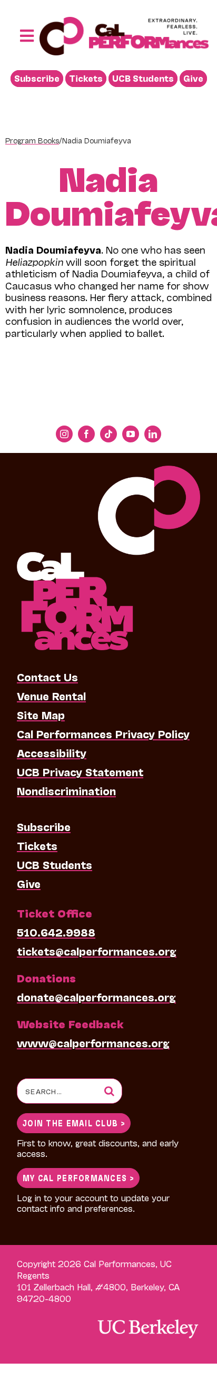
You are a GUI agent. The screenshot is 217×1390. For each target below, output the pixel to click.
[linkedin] (152, 434)
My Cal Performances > (78, 1177)
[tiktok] (108, 434)
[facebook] (86, 434)
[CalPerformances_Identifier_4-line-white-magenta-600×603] (108, 471)
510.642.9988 (56, 931)
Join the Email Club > (74, 1122)
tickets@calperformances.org (96, 950)
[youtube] (130, 434)
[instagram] (64, 434)
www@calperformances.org (93, 1042)
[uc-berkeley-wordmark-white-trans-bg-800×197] (147, 1319)
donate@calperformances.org (96, 996)
